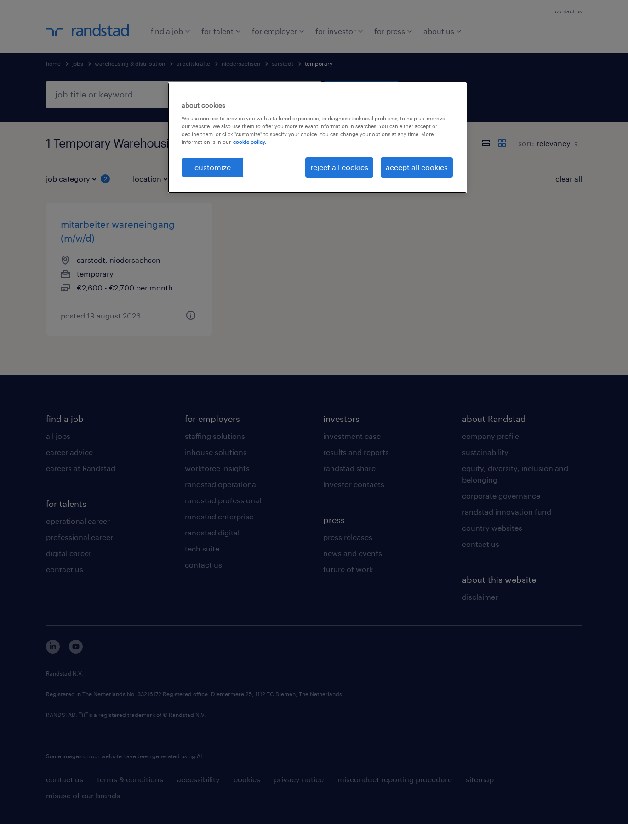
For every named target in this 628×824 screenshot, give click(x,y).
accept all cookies (417, 167)
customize (212, 167)
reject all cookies (339, 167)
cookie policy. (249, 142)
